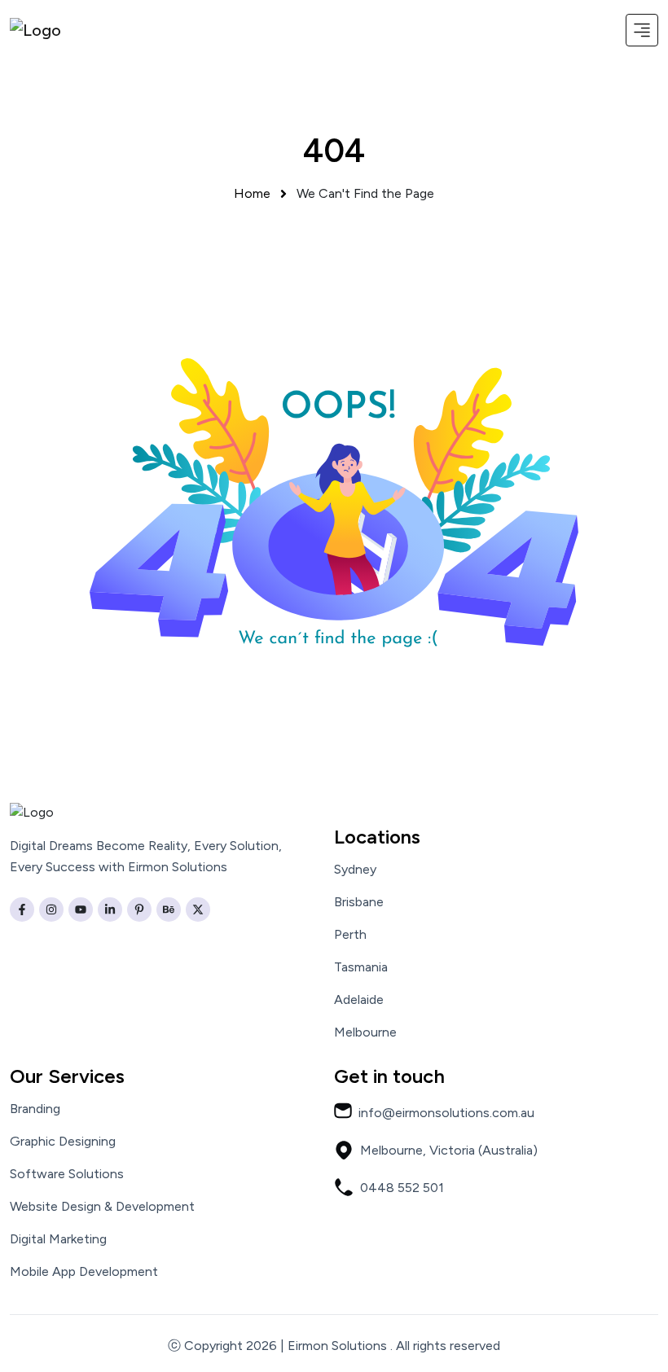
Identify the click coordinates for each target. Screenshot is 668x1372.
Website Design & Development (102, 1206)
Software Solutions (67, 1174)
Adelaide (359, 999)
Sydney (355, 869)
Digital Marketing (58, 1239)
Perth (350, 934)
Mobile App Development (84, 1271)
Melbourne (365, 1032)
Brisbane (359, 902)
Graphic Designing (63, 1141)
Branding (35, 1109)
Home (252, 193)
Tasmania (361, 967)
